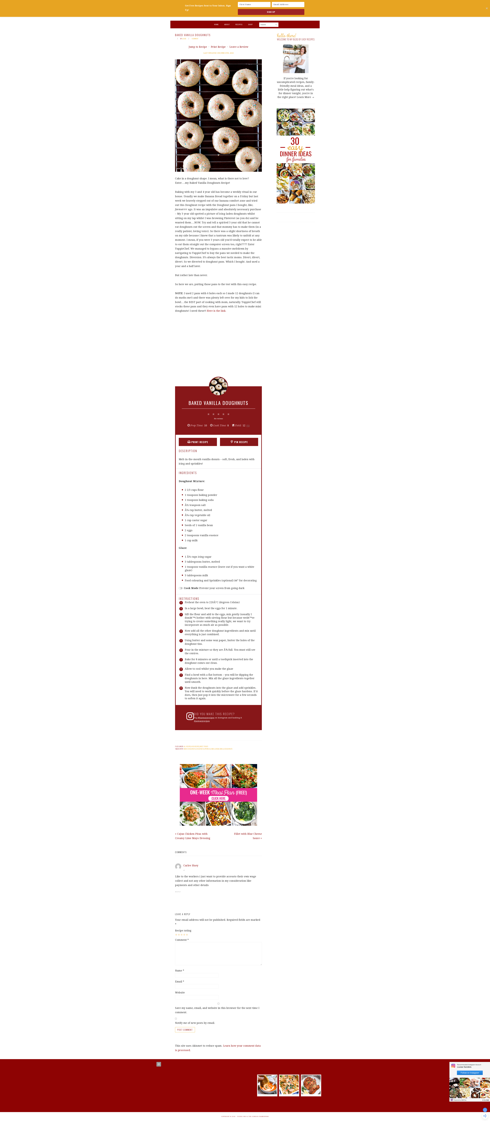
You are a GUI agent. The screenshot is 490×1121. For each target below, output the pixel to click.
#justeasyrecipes (202, 721)
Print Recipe (218, 46)
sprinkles (207, 749)
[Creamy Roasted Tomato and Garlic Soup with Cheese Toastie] (267, 1093)
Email (179, 981)
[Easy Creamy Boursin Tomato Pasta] (289, 1093)
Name (179, 970)
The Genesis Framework (258, 1116)
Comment (182, 939)
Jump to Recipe (198, 46)
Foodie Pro (241, 1116)
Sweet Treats (204, 746)
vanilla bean (215, 749)
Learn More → (305, 97)
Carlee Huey (190, 865)
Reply (178, 892)
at (184, 870)
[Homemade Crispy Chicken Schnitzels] (311, 1093)
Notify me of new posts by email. (195, 1022)
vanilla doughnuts (226, 749)
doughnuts (200, 749)
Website (180, 992)
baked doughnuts (190, 749)
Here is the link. (216, 310)
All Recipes (187, 746)
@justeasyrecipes (206, 718)
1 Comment (195, 39)
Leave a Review (238, 46)
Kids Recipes (195, 746)
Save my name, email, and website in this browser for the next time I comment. (217, 1010)
